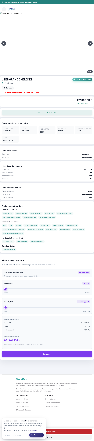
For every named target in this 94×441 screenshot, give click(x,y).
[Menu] (4, 9)
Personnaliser (17, 435)
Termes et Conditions (52, 403)
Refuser (7, 435)
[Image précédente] (3, 43)
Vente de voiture (22, 399)
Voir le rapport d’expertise (47, 113)
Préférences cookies (52, 406)
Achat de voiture (22, 403)
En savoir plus (32, 430)
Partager (9, 88)
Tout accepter (36, 435)
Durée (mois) (46, 283)
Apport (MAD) (46, 302)
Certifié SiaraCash (22, 406)
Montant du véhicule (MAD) (46, 272)
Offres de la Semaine (23, 410)
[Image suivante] (90, 43)
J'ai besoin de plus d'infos (47, 432)
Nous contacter (50, 399)
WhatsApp (48, 437)
